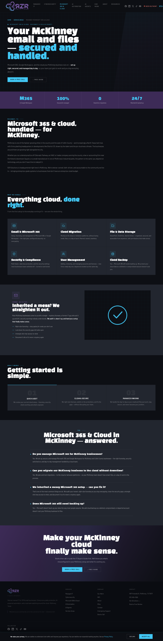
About (105, 4)
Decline (132, 636)
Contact (99, 607)
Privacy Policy (108, 637)
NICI (98, 597)
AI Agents (69, 607)
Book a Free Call (17, 79)
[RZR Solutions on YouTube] (140, 6)
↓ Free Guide (38, 79)
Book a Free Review (135, 604)
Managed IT (69, 594)
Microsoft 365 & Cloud (64, 6)
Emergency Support (103, 611)
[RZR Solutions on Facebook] (126, 6)
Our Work (100, 594)
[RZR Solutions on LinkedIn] (129, 6)
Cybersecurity (50, 4)
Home (9, 20)
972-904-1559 (133, 597)
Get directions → (134, 601)
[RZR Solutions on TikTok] (136, 6)
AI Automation (70, 604)
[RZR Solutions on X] (133, 6)
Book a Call (101, 614)
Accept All (146, 636)
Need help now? (151, 6)
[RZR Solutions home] (17, 6)
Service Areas (19, 20)
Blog (98, 604)
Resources (115, 4)
